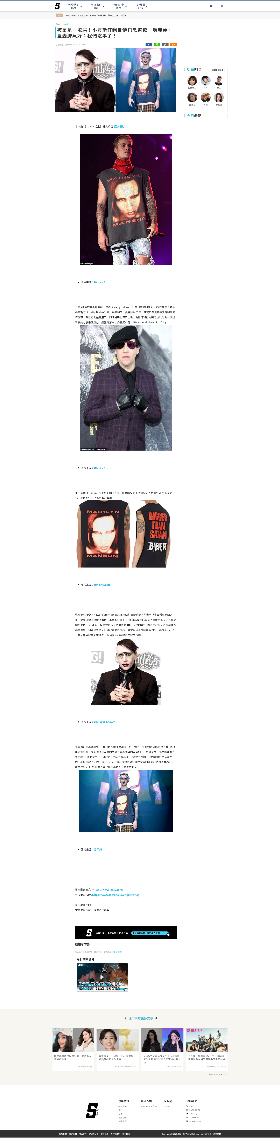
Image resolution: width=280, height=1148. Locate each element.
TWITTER (193, 1113)
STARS (140, 6)
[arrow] (57, 6)
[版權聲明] (117, 952)
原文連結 (119, 126)
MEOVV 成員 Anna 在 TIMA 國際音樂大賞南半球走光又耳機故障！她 (162, 1059)
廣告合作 (83, 1133)
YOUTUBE (194, 1117)
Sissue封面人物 (149, 1106)
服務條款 (104, 1133)
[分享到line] (157, 44)
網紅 (120, 1110)
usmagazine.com (104, 722)
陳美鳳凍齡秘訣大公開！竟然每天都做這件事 (72, 1057)
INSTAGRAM (195, 1121)
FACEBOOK (195, 1110)
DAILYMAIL (101, 282)
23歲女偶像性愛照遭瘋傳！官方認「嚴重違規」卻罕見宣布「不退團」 (96, 15)
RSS (191, 1106)
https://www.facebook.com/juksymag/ (116, 895)
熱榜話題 (122, 1121)
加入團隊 (126, 1133)
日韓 (120, 1113)
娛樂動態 (66, 24)
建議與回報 (93, 1133)
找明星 (167, 1106)
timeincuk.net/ (103, 584)
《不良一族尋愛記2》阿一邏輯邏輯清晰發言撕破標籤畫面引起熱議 (206, 1057)
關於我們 (63, 1133)
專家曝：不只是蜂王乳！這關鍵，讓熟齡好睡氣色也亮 (117, 1057)
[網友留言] (173, 44)
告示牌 (98, 849)
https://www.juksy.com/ (108, 889)
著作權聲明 (115, 1133)
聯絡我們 (73, 1133)
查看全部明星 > (218, 70)
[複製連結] (165, 44)
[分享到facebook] (149, 44)
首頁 (58, 24)
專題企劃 (122, 1117)
